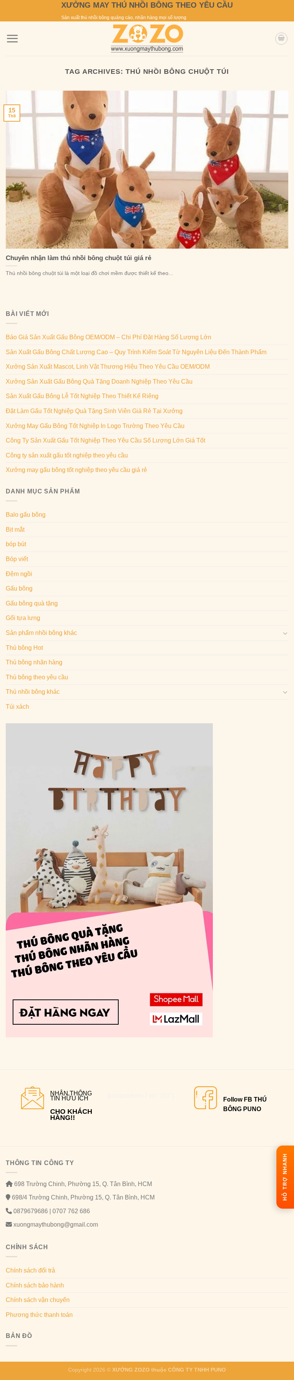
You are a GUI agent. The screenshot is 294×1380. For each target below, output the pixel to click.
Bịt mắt (15, 529)
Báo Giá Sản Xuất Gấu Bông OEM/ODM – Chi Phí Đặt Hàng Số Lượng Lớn (108, 337)
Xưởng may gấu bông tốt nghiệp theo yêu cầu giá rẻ (76, 470)
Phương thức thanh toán (39, 1315)
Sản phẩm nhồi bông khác (41, 633)
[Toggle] (285, 633)
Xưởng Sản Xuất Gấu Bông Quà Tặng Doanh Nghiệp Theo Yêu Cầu (99, 381)
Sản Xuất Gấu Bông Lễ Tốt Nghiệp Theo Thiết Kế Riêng (82, 396)
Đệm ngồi (19, 574)
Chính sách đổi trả (30, 1270)
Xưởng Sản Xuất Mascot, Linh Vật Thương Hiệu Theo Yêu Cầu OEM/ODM (108, 366)
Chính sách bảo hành (35, 1285)
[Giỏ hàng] (281, 39)
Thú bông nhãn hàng (34, 662)
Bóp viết (17, 559)
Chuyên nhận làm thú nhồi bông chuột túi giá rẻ (78, 258)
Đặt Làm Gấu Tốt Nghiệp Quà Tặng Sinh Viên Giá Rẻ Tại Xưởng (94, 411)
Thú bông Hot (24, 647)
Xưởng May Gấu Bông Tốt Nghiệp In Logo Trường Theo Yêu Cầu (95, 426)
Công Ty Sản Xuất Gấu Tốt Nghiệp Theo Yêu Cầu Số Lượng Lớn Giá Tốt (105, 440)
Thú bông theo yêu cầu (37, 677)
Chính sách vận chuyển (38, 1300)
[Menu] (12, 38)
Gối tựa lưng (23, 618)
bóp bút (16, 544)
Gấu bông (19, 588)
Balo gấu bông (26, 514)
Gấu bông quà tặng (32, 603)
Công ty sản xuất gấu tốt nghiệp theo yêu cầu (67, 455)
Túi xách (17, 706)
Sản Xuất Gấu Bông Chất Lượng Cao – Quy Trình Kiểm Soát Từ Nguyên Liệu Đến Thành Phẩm (136, 352)
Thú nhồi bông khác (33, 691)
